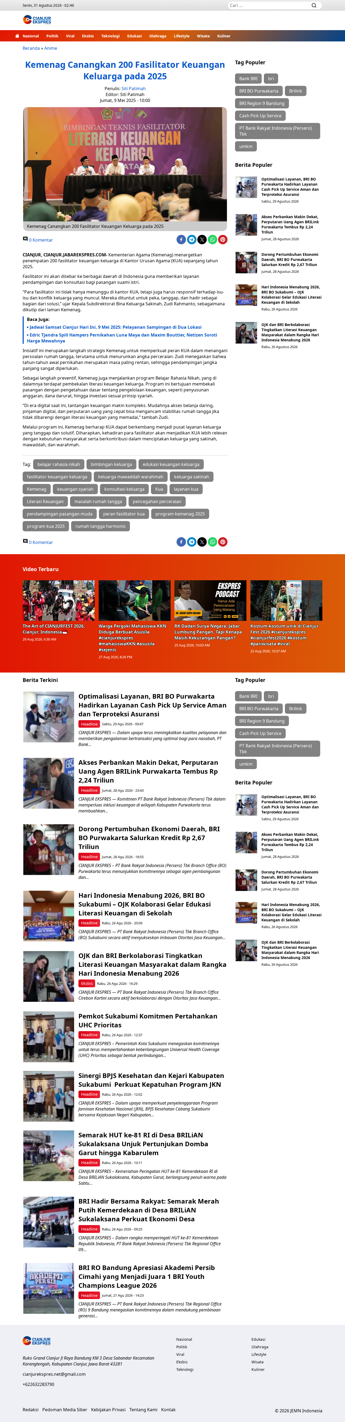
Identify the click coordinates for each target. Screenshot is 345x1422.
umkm (246, 146)
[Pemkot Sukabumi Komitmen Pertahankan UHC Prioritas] (48, 1036)
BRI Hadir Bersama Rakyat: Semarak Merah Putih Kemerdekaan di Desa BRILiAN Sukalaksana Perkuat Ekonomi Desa (148, 1210)
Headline (89, 724)
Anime (50, 48)
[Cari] (314, 5)
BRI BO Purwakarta (258, 91)
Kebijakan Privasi (108, 1410)
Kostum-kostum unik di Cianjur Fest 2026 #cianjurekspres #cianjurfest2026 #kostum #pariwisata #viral (284, 635)
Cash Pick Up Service (260, 116)
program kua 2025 (46, 526)
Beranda (31, 48)
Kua (159, 489)
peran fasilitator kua (124, 514)
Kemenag (36, 489)
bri (271, 79)
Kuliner (223, 35)
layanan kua (186, 489)
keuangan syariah (75, 489)
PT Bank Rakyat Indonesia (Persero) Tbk (275, 131)
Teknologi (110, 35)
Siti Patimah (134, 88)
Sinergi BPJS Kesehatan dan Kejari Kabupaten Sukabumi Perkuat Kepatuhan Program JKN (151, 1080)
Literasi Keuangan (45, 501)
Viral (70, 35)
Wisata (203, 35)
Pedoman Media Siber (64, 1410)
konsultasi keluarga (124, 489)
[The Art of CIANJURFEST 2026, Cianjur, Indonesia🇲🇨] (59, 600)
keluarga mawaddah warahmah (130, 477)
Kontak (168, 1410)
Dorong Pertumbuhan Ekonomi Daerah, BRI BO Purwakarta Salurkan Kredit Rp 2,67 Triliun (289, 259)
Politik (52, 35)
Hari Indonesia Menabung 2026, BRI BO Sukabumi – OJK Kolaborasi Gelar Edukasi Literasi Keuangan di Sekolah (291, 294)
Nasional (31, 35)
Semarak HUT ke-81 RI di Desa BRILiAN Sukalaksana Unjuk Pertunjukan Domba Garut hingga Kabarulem (143, 1143)
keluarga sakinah (191, 477)
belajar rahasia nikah (58, 464)
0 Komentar (40, 240)
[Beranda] (17, 35)
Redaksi (31, 1410)
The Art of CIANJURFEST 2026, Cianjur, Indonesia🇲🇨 (54, 629)
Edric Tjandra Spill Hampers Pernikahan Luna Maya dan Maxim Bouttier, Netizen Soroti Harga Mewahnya (122, 338)
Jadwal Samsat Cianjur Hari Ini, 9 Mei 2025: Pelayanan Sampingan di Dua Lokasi (116, 327)
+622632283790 (38, 1384)
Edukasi (134, 35)
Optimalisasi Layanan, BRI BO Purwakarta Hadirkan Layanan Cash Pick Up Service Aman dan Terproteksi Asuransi (290, 186)
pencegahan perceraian (157, 501)
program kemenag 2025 (180, 514)
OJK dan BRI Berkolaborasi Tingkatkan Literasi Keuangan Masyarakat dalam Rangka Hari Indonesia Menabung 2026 (290, 332)
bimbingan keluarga (111, 464)
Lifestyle (181, 35)
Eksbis (88, 35)
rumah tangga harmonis (100, 526)
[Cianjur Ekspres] (37, 20)
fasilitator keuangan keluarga (57, 477)
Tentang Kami (143, 1410)
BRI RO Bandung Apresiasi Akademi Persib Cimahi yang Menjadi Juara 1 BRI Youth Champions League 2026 (146, 1276)
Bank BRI (248, 79)
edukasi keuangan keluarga (171, 464)
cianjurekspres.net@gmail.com (54, 1374)
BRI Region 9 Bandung (262, 103)
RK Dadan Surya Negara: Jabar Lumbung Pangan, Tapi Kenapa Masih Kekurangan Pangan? (208, 632)
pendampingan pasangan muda (59, 514)
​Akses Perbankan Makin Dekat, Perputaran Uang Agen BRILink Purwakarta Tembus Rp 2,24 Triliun (290, 224)
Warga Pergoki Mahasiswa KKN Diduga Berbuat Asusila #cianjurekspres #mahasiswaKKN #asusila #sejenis (132, 638)
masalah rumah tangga (98, 501)
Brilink (295, 91)
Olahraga (157, 35)
